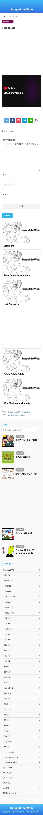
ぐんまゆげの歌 (23, 457)
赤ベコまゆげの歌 (24, 533)
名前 (4, 175)
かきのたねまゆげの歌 (26, 473)
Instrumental (8, 131)
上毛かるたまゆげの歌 (26, 440)
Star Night (9, 246)
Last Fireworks (11, 304)
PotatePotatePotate (14, 374)
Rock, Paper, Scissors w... (17, 275)
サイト (5, 194)
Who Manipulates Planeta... (18, 403)
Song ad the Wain (21, 9)
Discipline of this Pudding (19, 412)
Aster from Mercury (16, 415)
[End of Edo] (24, 120)
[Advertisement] (21, 50)
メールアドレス (9, 185)
